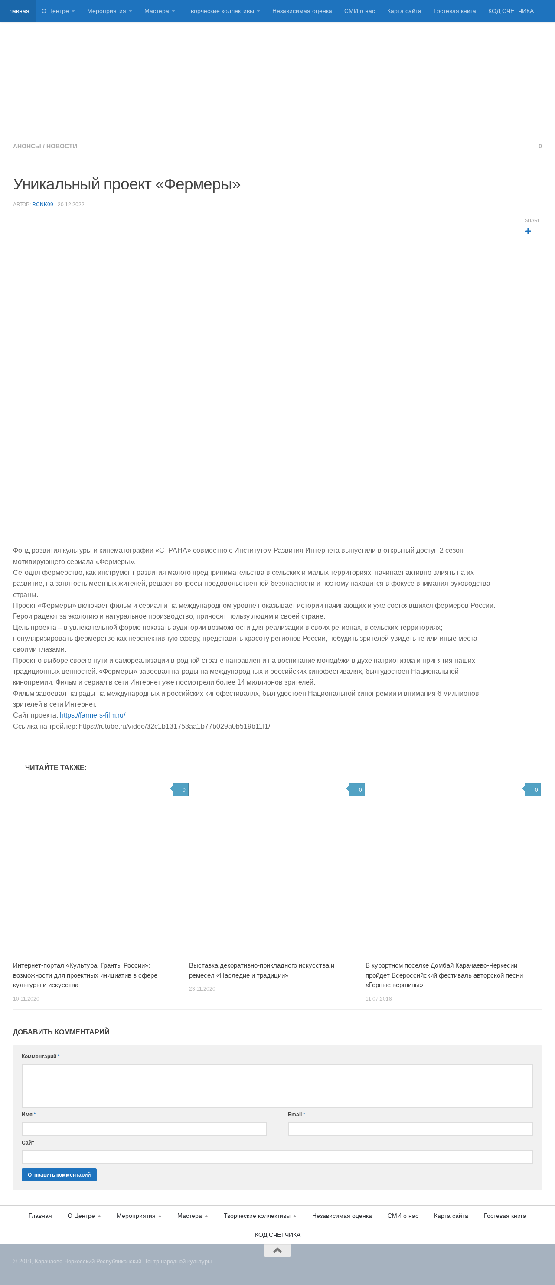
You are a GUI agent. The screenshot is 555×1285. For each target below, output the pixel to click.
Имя (29, 1115)
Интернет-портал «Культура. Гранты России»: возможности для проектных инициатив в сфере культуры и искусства (85, 975)
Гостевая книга (455, 10)
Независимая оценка (302, 10)
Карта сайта (404, 10)
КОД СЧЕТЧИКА (511, 10)
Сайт (28, 1143)
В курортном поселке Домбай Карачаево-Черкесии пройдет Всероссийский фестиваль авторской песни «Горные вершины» (444, 975)
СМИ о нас (359, 10)
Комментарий (41, 1056)
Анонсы (27, 146)
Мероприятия (106, 10)
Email (296, 1115)
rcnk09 (42, 205)
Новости (61, 146)
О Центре (55, 10)
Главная (17, 10)
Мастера (156, 10)
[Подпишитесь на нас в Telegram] (538, 1266)
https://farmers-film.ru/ (92, 715)
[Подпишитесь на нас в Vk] (528, 1266)
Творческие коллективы (220, 10)
